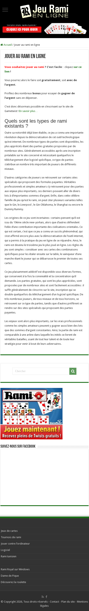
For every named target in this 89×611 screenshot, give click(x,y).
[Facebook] (46, 596)
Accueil (7, 44)
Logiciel (5, 550)
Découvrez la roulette (13, 582)
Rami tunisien (8, 556)
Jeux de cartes (9, 530)
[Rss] (42, 596)
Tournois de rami (11, 537)
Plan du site (68, 601)
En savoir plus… (28, 111)
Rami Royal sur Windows (15, 569)
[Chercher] (72, 371)
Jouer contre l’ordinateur (15, 543)
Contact (54, 601)
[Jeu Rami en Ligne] (44, 11)
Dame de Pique (10, 575)
